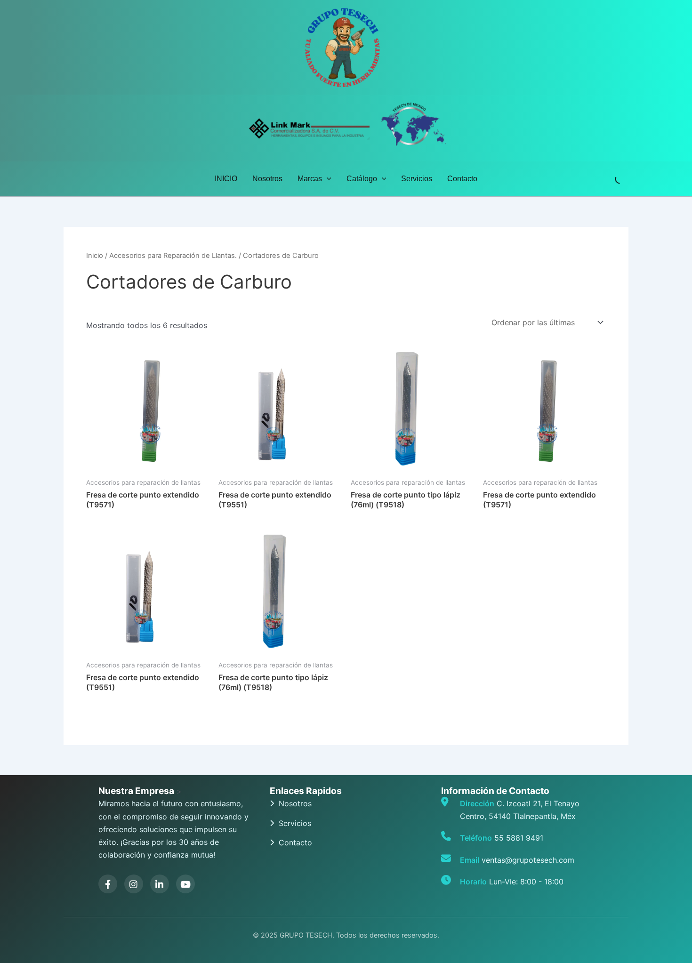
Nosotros (267, 179)
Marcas (310, 179)
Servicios (416, 179)
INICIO (226, 179)
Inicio (94, 255)
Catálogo (361, 179)
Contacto (462, 179)
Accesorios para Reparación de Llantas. (173, 255)
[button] (326, 179)
